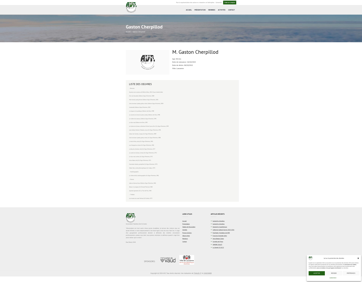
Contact (231, 10)
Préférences (351, 273)
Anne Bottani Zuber (218, 238)
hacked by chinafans (219, 221)
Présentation (200, 10)
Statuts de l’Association (188, 227)
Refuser (334, 273)
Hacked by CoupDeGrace (220, 227)
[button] (358, 258)
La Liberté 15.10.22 (218, 247)
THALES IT (197, 273)
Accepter (317, 273)
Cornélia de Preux (218, 241)
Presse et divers (187, 233)
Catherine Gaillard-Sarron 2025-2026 (223, 230)
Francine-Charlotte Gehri (220, 236)
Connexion (219, 2)
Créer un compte (229, 2)
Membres (211, 10)
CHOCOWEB (208, 273)
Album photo (186, 236)
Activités (221, 10)
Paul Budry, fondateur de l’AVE (221, 233)
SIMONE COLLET (217, 244)
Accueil (189, 10)
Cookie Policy (333, 277)
